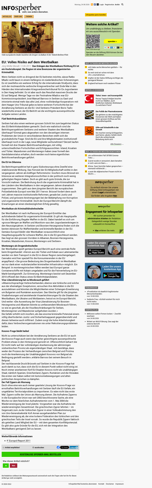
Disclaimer (110, 484)
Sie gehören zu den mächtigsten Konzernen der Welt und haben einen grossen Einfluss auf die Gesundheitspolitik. (109, 117)
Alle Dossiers (115, 144)
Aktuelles (7, 16)
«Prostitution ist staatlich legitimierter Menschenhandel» (102, 292)
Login (102, 4)
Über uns (18, 16)
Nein (13, 465)
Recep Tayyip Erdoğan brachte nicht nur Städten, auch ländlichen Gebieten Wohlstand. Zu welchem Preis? (109, 101)
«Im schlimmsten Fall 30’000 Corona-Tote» (103, 156)
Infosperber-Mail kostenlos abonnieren (83, 484)
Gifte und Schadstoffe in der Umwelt (107, 128)
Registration (109, 4)
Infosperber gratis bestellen (96, 15)
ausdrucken (39, 447)
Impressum (119, 484)
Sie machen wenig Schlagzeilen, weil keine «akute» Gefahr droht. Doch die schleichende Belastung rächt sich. (109, 136)
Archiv (117, 4)
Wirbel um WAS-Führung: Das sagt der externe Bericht (102, 322)
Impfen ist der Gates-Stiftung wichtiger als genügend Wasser (105, 79)
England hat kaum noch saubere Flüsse (104, 83)
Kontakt (101, 484)
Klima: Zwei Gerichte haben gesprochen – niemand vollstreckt (105, 167)
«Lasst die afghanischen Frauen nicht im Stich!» (105, 172)
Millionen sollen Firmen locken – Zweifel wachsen (104, 314)
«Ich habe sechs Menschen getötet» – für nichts (105, 68)
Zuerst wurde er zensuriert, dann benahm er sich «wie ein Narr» (105, 162)
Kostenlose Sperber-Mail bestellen (40, 454)
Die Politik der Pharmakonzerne (109, 111)
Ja (6, 465)
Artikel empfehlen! (12, 447)
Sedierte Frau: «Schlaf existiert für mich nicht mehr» (103, 300)
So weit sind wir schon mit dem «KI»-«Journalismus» (101, 73)
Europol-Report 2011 (20, 440)
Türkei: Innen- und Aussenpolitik (109, 95)
